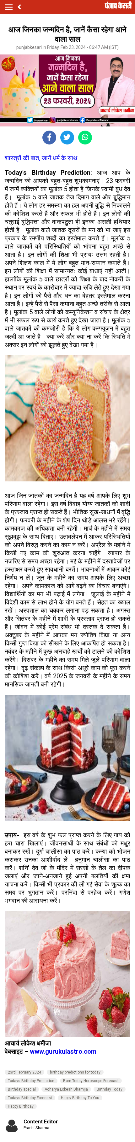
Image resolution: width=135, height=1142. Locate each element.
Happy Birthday (21, 1106)
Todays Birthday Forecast (30, 1098)
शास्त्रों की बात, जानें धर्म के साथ (41, 158)
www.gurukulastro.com (63, 1051)
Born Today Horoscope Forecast (91, 1081)
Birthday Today (109, 1089)
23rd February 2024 (24, 1072)
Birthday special (22, 1089)
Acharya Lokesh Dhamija (66, 1089)
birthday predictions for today (75, 1072)
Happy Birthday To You (80, 1098)
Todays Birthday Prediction (31, 1081)
